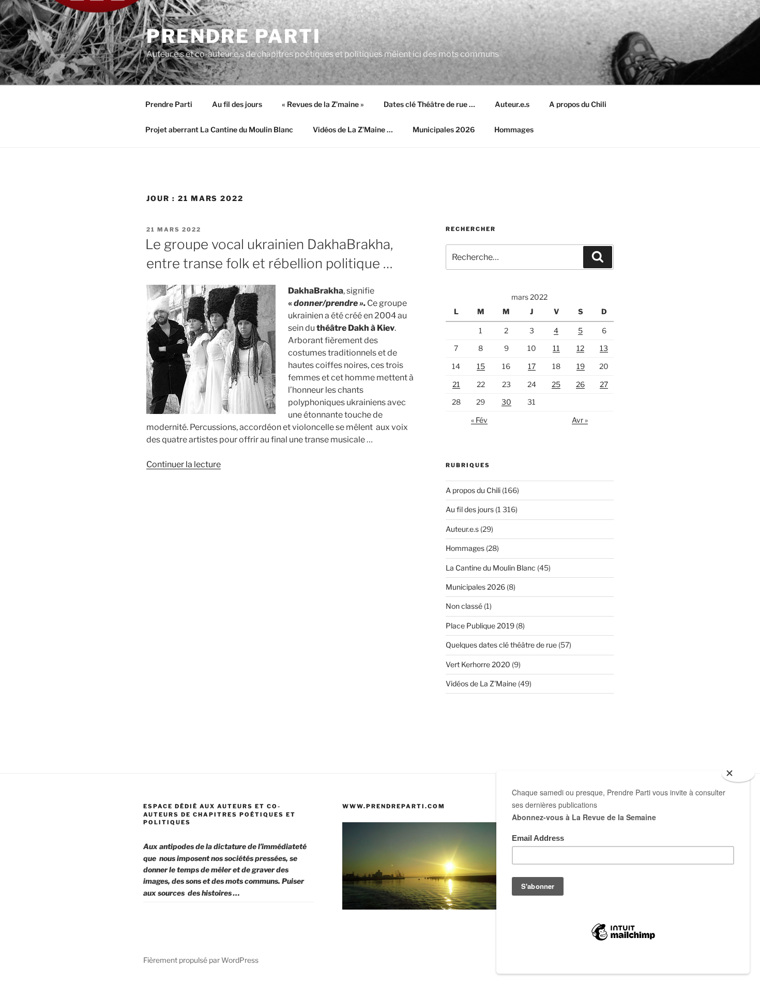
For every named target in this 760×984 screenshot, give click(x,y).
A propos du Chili (577, 104)
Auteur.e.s (512, 104)
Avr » (580, 420)
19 (580, 366)
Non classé (464, 606)
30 (506, 401)
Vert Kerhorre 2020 (478, 664)
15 (481, 366)
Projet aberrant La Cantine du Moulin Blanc (219, 129)
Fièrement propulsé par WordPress (201, 960)
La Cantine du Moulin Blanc (491, 567)
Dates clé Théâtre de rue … (429, 104)
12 (580, 348)
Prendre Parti (233, 36)
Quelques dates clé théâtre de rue (501, 644)
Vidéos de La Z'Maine (481, 683)
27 (604, 384)
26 (580, 384)
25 (556, 384)
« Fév (479, 420)
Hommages (514, 129)
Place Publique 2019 (480, 625)
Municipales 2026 (444, 129)
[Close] (738, 773)
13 (604, 348)
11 (556, 348)
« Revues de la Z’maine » (323, 104)
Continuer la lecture (183, 464)
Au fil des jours (237, 104)
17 (532, 366)
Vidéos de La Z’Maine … (353, 129)
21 (456, 384)
